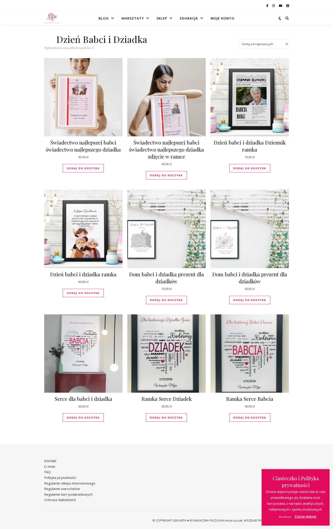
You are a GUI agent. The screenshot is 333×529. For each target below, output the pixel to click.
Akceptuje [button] (285, 516)
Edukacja (189, 18)
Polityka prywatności (60, 477)
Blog (104, 18)
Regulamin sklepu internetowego (69, 483)
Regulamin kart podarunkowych (68, 494)
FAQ (47, 472)
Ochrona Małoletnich (60, 499)
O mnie (49, 466)
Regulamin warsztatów (62, 488)
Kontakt (50, 460)
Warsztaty (132, 18)
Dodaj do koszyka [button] (83, 168)
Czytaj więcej (305, 516)
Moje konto (222, 18)
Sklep (162, 18)
